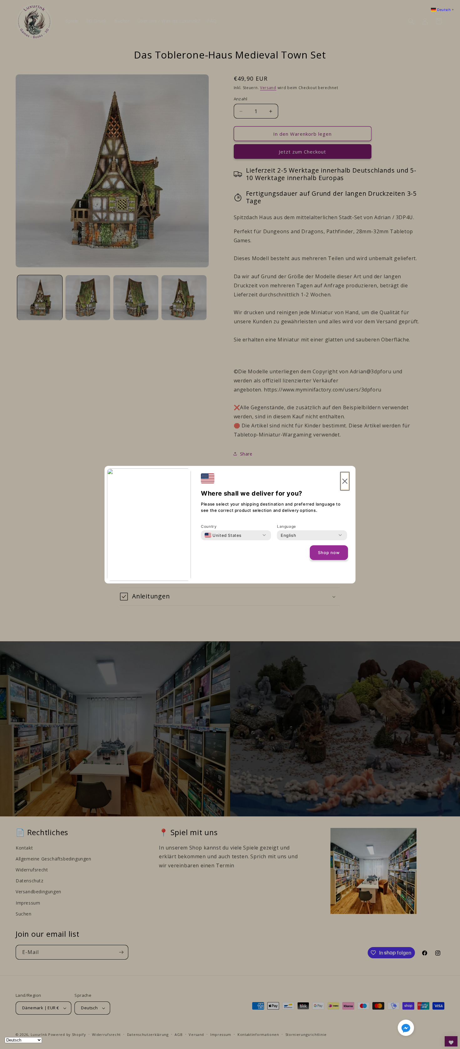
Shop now (329, 552)
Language (286, 526)
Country (209, 526)
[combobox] (223, 535)
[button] (406, 1029)
